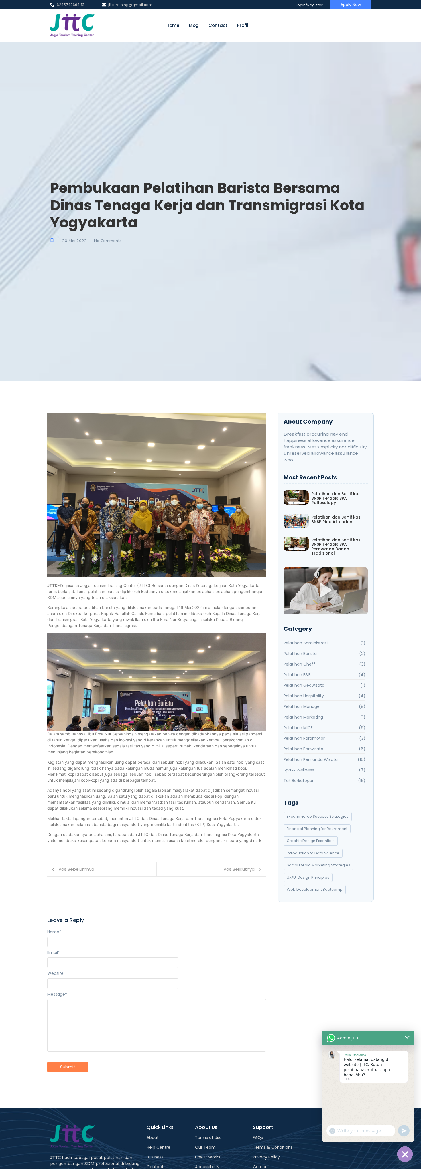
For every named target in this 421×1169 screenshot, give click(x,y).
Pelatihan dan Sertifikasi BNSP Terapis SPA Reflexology (336, 498)
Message (57, 994)
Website (55, 973)
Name (54, 932)
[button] (325, 590)
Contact (217, 25)
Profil (242, 25)
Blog (194, 25)
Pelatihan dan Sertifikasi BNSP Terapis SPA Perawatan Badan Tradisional (336, 547)
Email (53, 952)
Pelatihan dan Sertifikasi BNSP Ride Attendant (336, 519)
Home (172, 25)
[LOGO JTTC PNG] (72, 25)
